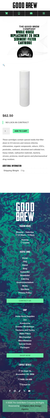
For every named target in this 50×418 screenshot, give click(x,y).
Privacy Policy (25, 293)
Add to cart (21, 131)
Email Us (26, 385)
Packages (24, 347)
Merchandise (25, 337)
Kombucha (25, 323)
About (25, 265)
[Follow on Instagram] (15, 391)
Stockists (25, 289)
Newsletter (25, 275)
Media (25, 286)
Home (25, 258)
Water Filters (25, 334)
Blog (25, 269)
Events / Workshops (25, 327)
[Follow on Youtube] (29, 391)
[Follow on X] (24, 391)
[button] (4, 65)
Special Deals (25, 344)
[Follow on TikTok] (19, 391)
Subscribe (25, 272)
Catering (25, 279)
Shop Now (25, 355)
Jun (25, 320)
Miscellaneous (25, 341)
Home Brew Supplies (25, 316)
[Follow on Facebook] (10, 391)
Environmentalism (25, 282)
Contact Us (25, 301)
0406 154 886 (26, 379)
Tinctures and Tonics (25, 330)
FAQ (25, 262)
